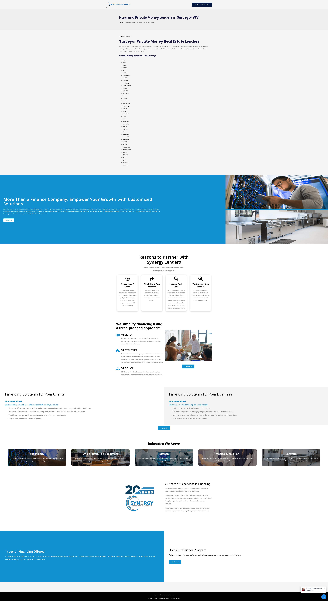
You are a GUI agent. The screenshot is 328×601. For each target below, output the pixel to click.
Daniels (125, 88)
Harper (125, 109)
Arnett (125, 60)
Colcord (125, 80)
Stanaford (126, 162)
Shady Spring (127, 150)
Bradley (125, 73)
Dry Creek (126, 93)
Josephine (126, 114)
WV (124, 36)
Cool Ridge (126, 83)
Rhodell (125, 144)
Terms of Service (169, 595)
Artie (124, 62)
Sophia (125, 157)
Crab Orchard (127, 85)
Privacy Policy (158, 595)
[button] (8, 220)
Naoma (125, 129)
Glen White (126, 106)
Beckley (125, 68)
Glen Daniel (126, 103)
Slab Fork (125, 155)
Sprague (125, 160)
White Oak (126, 165)
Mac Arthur (126, 124)
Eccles (125, 96)
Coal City (125, 78)
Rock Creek (126, 147)
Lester (125, 119)
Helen (124, 111)
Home (121, 23)
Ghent (125, 101)
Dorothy (125, 91)
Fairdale (125, 98)
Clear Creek (126, 75)
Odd (124, 132)
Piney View (126, 134)
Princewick (126, 137)
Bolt (124, 70)
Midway (125, 126)
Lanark (125, 116)
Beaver (125, 65)
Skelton (125, 152)
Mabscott (126, 121)
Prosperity (126, 139)
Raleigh (125, 142)
